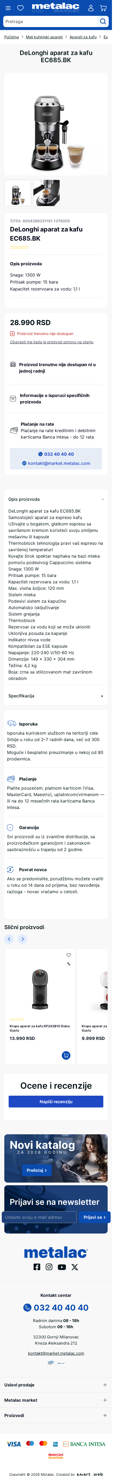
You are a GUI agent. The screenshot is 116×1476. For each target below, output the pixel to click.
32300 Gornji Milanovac (56, 1334)
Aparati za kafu (83, 37)
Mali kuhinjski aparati (44, 37)
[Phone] (27, 1304)
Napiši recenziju (56, 1099)
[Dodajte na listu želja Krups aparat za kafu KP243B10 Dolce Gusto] (66, 955)
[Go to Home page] (55, 8)
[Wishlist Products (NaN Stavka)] (20, 8)
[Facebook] (37, 1264)
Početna (11, 37)
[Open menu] (8, 8)
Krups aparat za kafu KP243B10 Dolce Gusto (35, 1025)
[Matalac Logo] (56, 1249)
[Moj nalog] (91, 8)
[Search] (103, 21)
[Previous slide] (9, 939)
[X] (75, 1264)
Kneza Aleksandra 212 (56, 1340)
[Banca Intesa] (84, 1441)
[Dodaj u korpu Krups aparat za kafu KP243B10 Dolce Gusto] (63, 1052)
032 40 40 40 (59, 454)
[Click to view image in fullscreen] (56, 124)
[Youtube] (62, 1264)
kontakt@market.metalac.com (59, 463)
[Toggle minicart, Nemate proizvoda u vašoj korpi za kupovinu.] (103, 8)
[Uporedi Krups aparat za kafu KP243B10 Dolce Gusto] (66, 963)
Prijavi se (93, 1214)
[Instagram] (49, 1264)
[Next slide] (22, 939)
